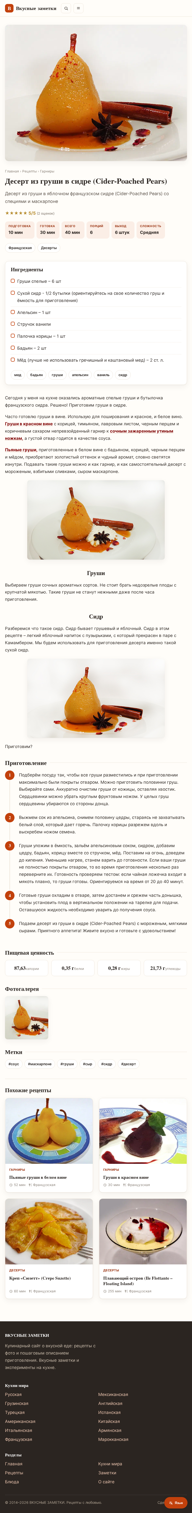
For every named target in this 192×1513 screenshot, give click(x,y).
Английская (110, 1403)
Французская (20, 248)
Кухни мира (110, 1463)
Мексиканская (113, 1394)
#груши (67, 1064)
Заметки (107, 1472)
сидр (122, 375)
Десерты (49, 248)
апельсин (80, 375)
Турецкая (15, 1412)
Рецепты (29, 171)
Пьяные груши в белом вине (38, 1177)
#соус (13, 1064)
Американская (20, 1421)
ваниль (103, 375)
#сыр (87, 1064)
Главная (12, 171)
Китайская (109, 1421)
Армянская (110, 1430)
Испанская (109, 1412)
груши (57, 375)
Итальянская (18, 1430)
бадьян (36, 375)
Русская (13, 1394)
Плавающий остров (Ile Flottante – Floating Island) (137, 1281)
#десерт (128, 1064)
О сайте (106, 1481)
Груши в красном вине (29, 423)
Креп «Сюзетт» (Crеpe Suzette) (40, 1278)
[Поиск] (66, 8)
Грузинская (16, 1403)
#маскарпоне (40, 1064)
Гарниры (47, 171)
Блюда (12, 1481)
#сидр (106, 1064)
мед (17, 375)
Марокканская (113, 1439)
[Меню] (79, 8)
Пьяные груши (20, 449)
